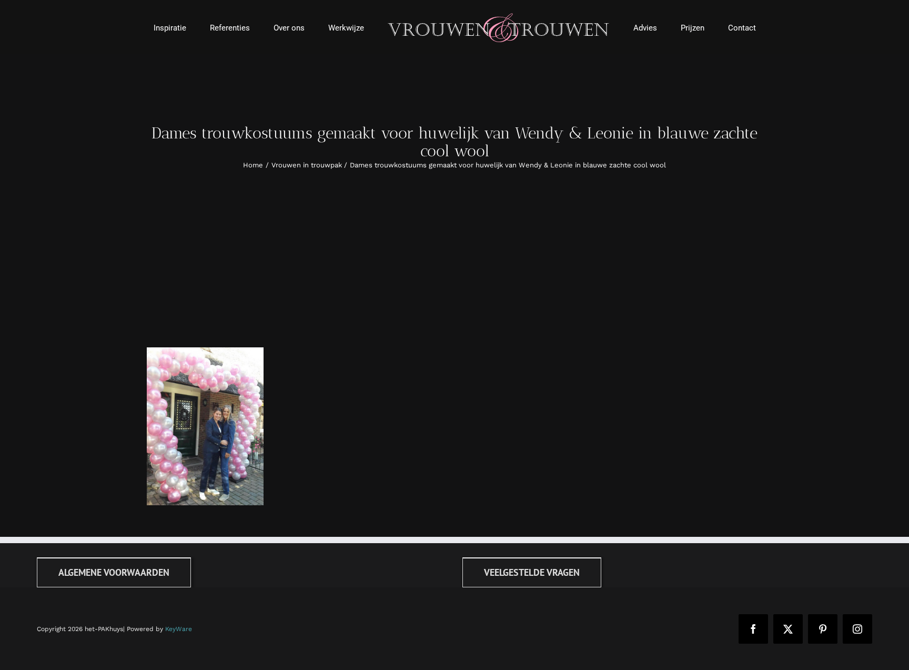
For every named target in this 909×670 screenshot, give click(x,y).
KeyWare (178, 629)
